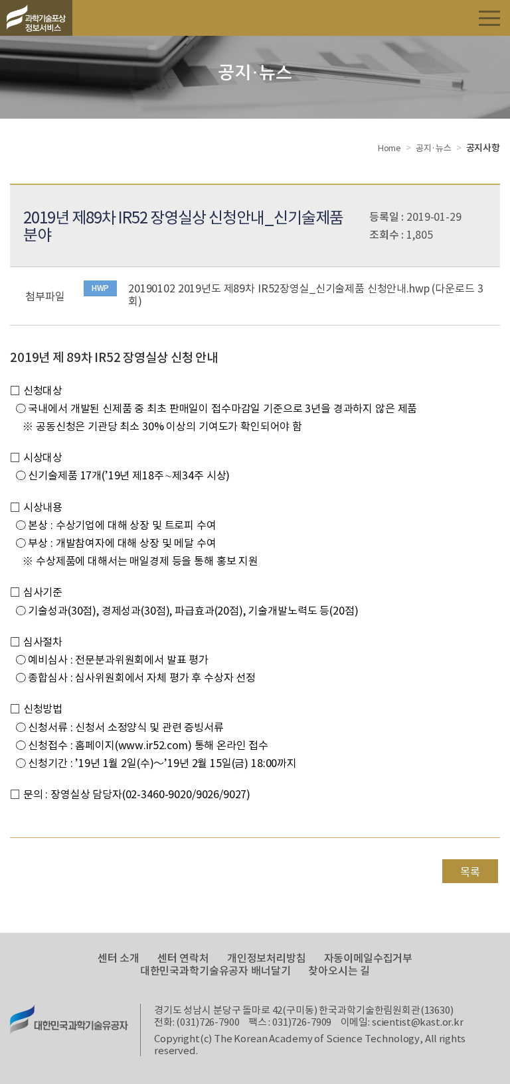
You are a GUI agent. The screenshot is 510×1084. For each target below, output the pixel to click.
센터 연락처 (183, 957)
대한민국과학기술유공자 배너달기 (215, 970)
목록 (470, 871)
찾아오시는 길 (339, 970)
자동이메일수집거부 (368, 957)
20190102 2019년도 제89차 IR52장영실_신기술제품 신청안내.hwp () (305, 294)
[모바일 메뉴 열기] (489, 17)
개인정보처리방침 (266, 957)
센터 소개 (118, 957)
